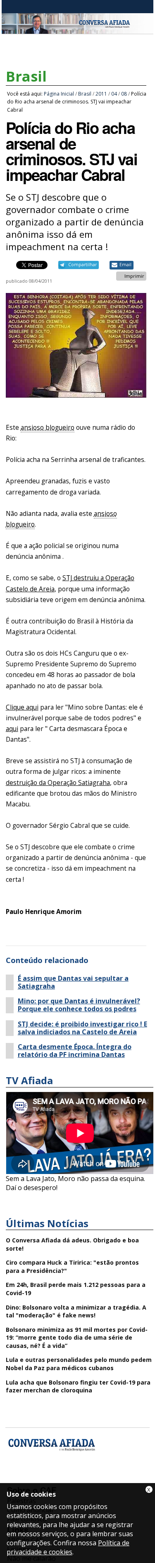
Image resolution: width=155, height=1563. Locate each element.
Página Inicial (59, 93)
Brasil (26, 76)
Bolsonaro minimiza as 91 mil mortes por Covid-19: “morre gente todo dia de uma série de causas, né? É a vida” (77, 1338)
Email (125, 264)
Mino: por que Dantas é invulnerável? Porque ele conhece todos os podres (79, 1005)
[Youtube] (36, 1478)
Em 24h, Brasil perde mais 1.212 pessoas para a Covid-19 (75, 1289)
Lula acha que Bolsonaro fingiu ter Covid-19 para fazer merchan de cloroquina (78, 1386)
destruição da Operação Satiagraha (58, 782)
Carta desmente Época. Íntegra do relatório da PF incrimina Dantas (74, 1051)
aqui (12, 728)
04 (114, 93)
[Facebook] (14, 1478)
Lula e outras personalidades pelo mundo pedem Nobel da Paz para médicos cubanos (79, 1364)
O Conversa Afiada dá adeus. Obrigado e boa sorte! (72, 1244)
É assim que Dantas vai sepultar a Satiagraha (73, 982)
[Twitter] (58, 1478)
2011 (101, 93)
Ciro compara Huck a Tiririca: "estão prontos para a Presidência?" (72, 1266)
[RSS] (80, 1478)
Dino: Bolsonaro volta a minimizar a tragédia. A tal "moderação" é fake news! (76, 1311)
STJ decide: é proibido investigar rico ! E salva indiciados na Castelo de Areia (82, 1028)
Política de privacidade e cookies (68, 1547)
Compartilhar (82, 264)
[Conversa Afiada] (78, 29)
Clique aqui (22, 707)
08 (124, 93)
